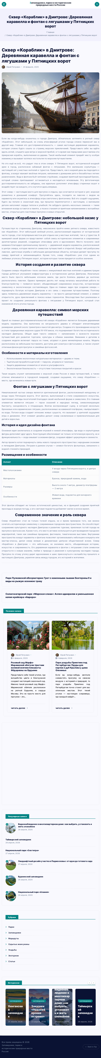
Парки (11, 927)
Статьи (11, 961)
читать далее (18, 708)
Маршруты (13, 938)
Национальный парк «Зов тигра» (22, 850)
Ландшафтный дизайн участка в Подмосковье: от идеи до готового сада (55, 861)
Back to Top (92, 1047)
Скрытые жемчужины (18, 944)
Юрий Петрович (13, 67)
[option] (16, 1007)
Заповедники (14, 933)
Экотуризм (13, 955)
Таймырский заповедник (18, 839)
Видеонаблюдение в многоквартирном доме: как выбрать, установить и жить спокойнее (62, 1003)
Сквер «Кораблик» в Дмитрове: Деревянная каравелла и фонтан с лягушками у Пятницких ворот (51, 35)
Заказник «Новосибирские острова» (38, 1011)
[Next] (93, 983)
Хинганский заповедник (15, 1011)
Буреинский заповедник (30, 876)
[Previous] (89, 983)
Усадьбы (12, 950)
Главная (50, 32)
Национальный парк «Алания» (33, 892)
